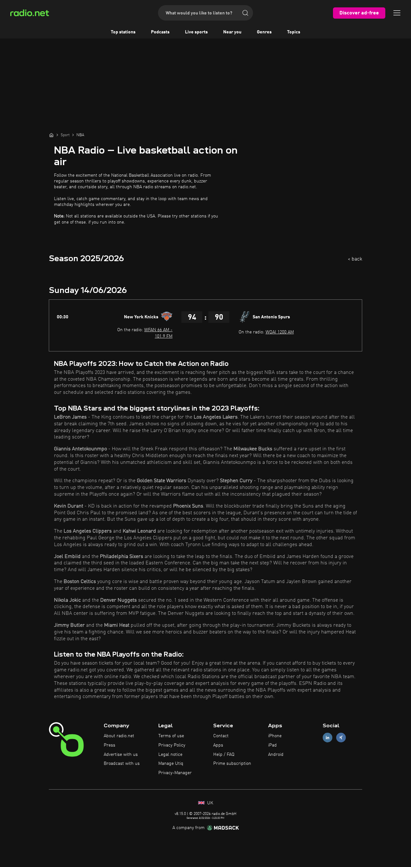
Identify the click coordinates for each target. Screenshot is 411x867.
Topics (293, 32)
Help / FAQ (223, 754)
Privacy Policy (171, 745)
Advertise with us (121, 754)
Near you (232, 32)
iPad (272, 745)
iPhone (275, 736)
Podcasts (160, 32)
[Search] (245, 13)
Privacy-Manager (175, 773)
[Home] (51, 134)
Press (109, 745)
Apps (218, 745)
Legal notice (170, 754)
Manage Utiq (170, 763)
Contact (221, 736)
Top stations (123, 32)
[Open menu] (397, 13)
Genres (264, 32)
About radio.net (119, 736)
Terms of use (171, 736)
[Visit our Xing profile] (341, 737)
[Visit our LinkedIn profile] (327, 737)
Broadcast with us (122, 763)
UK (209, 803)
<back (355, 259)
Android (276, 754)
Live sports (196, 32)
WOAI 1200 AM (280, 332)
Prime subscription (232, 763)
